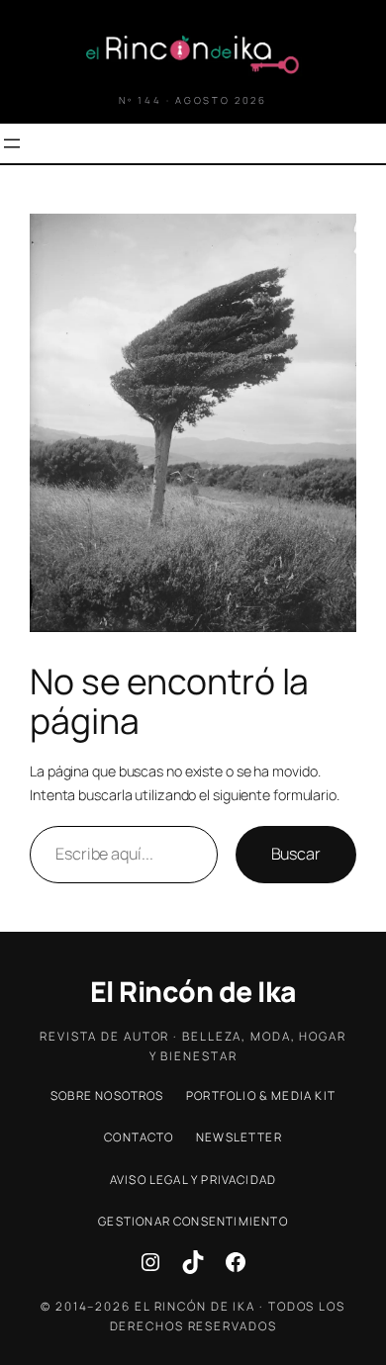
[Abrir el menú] (12, 143)
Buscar (296, 853)
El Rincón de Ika (193, 991)
